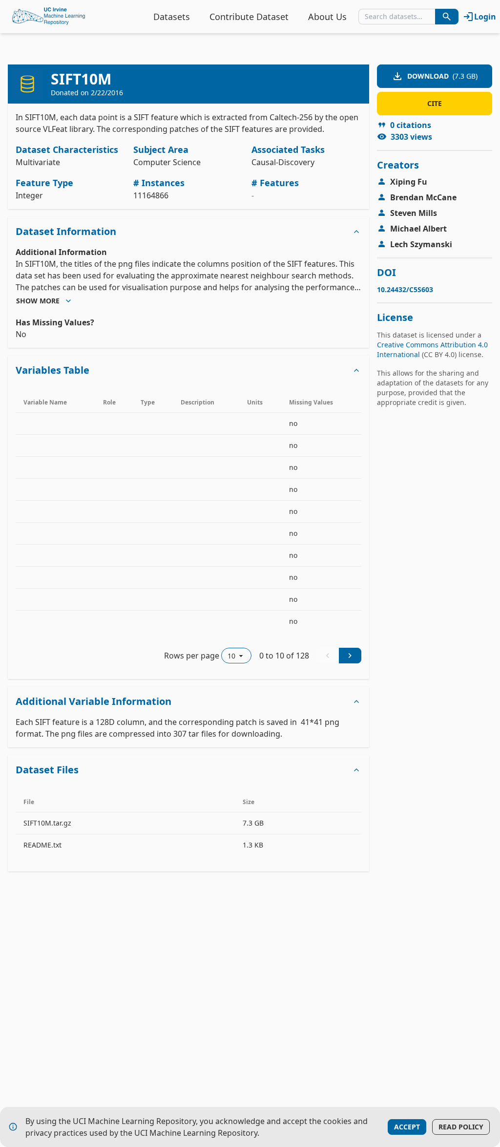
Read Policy (460, 1126)
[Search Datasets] (446, 16)
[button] (188, 231)
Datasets (171, 16)
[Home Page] (49, 16)
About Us (327, 16)
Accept (407, 1126)
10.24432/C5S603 (405, 289)
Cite (434, 103)
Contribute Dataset (249, 16)
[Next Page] (350, 655)
